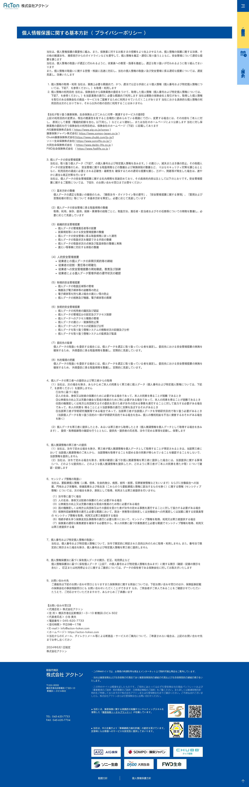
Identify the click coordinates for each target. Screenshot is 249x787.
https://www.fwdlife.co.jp (92, 148)
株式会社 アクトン (64, 674)
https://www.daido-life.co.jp (93, 145)
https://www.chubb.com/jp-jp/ (94, 137)
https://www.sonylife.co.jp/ (93, 141)
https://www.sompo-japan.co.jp (98, 133)
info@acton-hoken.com (75, 628)
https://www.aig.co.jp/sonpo (91, 129)
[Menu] (243, 6)
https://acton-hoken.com (83, 632)
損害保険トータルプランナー (116, 712)
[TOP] (243, 781)
